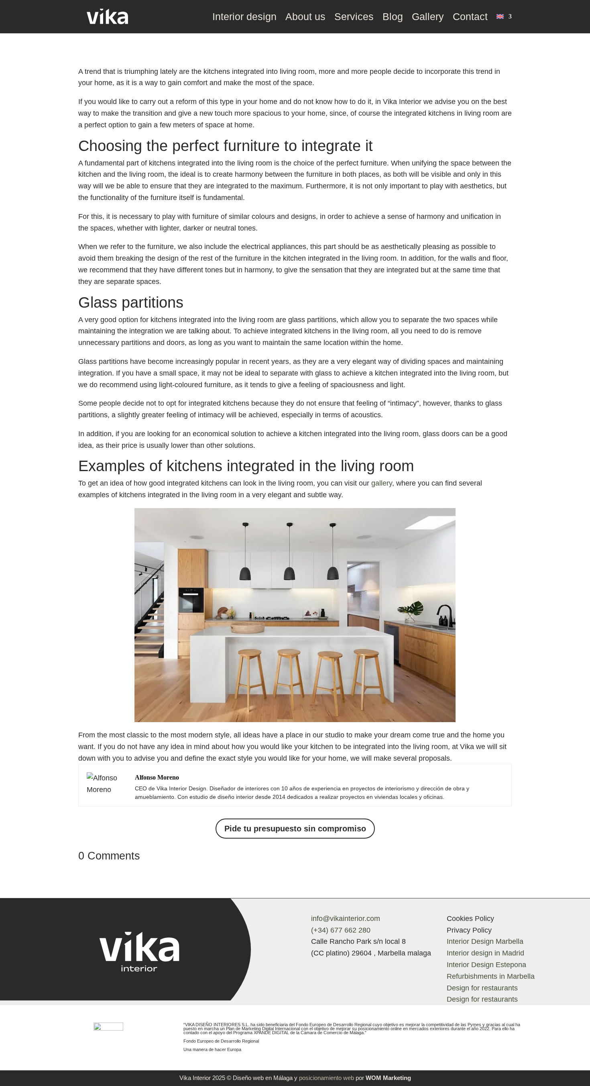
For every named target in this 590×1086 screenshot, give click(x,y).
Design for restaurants (482, 988)
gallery (381, 483)
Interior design (244, 16)
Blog (392, 16)
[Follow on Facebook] (313, 969)
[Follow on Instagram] (329, 969)
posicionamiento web (326, 1077)
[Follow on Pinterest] (345, 969)
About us (305, 16)
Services (354, 16)
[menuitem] (504, 16)
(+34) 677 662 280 (340, 930)
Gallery (428, 16)
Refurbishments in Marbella (491, 976)
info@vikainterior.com (345, 919)
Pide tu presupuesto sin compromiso (295, 828)
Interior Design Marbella (485, 941)
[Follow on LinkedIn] (361, 969)
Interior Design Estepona (486, 965)
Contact (470, 16)
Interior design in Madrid (485, 953)
